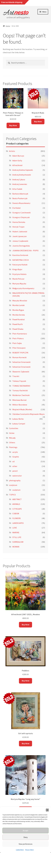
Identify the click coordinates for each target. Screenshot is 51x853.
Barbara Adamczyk (20, 193)
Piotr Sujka (17, 343)
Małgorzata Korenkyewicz (23, 288)
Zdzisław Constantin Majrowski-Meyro (28, 414)
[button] (47, 810)
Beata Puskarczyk (19, 198)
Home (8, 26)
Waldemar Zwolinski (21, 395)
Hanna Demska (18, 222)
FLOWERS (16, 518)
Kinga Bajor (17, 269)
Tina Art (15, 376)
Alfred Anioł (17, 165)
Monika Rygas (18, 310)
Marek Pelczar (18, 279)
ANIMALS (16, 504)
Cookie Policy (20, 850)
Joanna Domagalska (21, 246)
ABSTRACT (17, 499)
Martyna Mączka (19, 283)
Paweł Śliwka (17, 329)
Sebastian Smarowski (21, 362)
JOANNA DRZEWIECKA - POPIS (25, 250)
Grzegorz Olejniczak (21, 217)
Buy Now (38, 121)
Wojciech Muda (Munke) (22, 409)
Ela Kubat (16, 208)
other (14, 466)
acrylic (15, 452)
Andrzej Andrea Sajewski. (22, 170)
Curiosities (13, 428)
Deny (26, 837)
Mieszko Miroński (19, 300)
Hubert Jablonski (19, 231)
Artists (12, 151)
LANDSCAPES (18, 523)
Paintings (13, 447)
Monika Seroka (18, 315)
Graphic (15, 456)
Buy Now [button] (13, 125)
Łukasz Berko (18, 419)
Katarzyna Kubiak (19, 264)
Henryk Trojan (18, 227)
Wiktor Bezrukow (19, 404)
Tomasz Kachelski (20, 390)
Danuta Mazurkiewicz (21, 203)
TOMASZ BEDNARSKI (21, 386)
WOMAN (15, 546)
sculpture (13, 485)
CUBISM (15, 513)
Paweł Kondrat (18, 319)
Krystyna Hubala (19, 274)
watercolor (17, 475)
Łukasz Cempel (18, 423)
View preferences (25, 844)
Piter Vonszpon (19, 348)
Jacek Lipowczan (19, 236)
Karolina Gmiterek (20, 255)
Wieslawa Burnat (19, 400)
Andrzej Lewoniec (19, 184)
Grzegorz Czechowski (21, 212)
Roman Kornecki (19, 357)
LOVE (14, 527)
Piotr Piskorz (18, 338)
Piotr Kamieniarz (19, 333)
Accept (25, 830)
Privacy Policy (29, 850)
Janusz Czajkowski (20, 241)
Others (12, 442)
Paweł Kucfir (17, 324)
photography (14, 480)
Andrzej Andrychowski (21, 174)
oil (13, 461)
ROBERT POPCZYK (20, 352)
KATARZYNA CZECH (20, 260)
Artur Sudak (17, 189)
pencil (15, 471)
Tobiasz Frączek (19, 381)
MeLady (12, 438)
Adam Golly (17, 160)
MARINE (15, 532)
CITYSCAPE (17, 509)
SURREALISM (17, 542)
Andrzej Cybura (18, 179)
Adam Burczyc (18, 156)
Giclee (11, 433)
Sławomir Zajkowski (20, 371)
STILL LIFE (16, 537)
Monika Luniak (18, 305)
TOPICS (12, 494)
